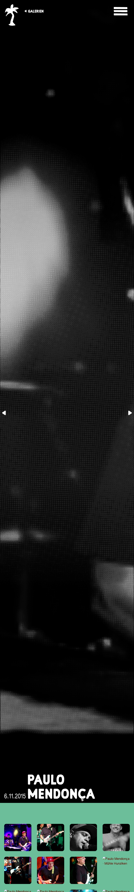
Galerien (36, 11)
